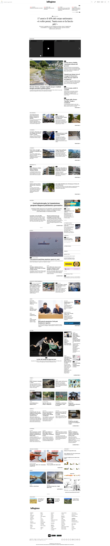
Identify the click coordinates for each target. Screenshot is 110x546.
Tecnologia (63, 519)
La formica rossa (53, 528)
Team (72, 529)
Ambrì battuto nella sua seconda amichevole (49, 8)
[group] (36, 8)
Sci (41, 517)
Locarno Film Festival (54, 519)
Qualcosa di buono (74, 516)
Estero (31, 525)
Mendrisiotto (32, 518)
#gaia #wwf (73, 519)
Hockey (42, 514)
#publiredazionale (74, 520)
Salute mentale (63, 527)
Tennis (42, 518)
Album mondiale (43, 525)
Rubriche (63, 516)
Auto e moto (63, 524)
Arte (41, 528)
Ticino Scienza (74, 512)
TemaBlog (73, 518)
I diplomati (62, 525)
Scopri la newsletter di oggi (69, 258)
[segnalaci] (95, 2)
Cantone (31, 512)
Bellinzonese (32, 515)
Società (52, 517)
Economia (52, 523)
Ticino (31, 514)
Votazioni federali (33, 523)
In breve (73, 527)
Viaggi (62, 518)
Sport (42, 512)
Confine (31, 526)
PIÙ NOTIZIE (77, 107)
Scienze (52, 516)
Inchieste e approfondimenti (63, 517)
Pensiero (52, 515)
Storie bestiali (63, 520)
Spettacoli (52, 512)
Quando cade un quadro (65, 526)
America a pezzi (32, 528)
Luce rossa (42, 524)
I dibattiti (62, 514)
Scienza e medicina (75, 514)
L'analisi (52, 527)
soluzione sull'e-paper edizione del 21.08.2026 (72, 492)
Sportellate (42, 523)
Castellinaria (53, 521)
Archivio (73, 526)
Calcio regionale (43, 516)
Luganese (31, 517)
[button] (79, 48)
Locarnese (31, 516)
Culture (42, 527)
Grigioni (31, 519)
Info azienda (74, 528)
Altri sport (42, 521)
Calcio (41, 515)
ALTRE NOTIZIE (59, 225)
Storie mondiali (43, 522)
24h (72, 525)
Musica (52, 518)
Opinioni (52, 525)
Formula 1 (42, 519)
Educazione (73, 515)
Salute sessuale (63, 528)
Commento (52, 526)
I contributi (52, 529)
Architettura (63, 523)
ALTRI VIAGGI (59, 489)
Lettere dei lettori (63, 512)
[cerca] (92, 2)
